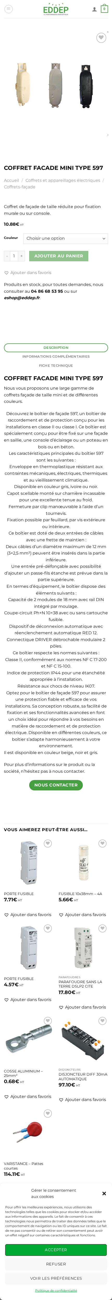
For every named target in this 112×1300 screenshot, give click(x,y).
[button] (104, 1193)
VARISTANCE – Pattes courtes (23, 1166)
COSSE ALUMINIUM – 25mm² (23, 1073)
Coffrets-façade (19, 186)
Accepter (56, 1249)
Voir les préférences (56, 1278)
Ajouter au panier (58, 256)
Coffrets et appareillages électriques (63, 180)
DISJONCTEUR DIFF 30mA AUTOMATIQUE (83, 1076)
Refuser (56, 1264)
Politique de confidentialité (56, 1290)
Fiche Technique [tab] (56, 366)
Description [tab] (56, 348)
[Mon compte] (94, 9)
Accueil (11, 180)
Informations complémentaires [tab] (56, 356)
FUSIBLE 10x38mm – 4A (80, 894)
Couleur (11, 238)
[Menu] (8, 9)
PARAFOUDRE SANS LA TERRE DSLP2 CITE (80, 984)
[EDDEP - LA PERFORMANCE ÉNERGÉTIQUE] (56, 9)
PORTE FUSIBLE (19, 894)
